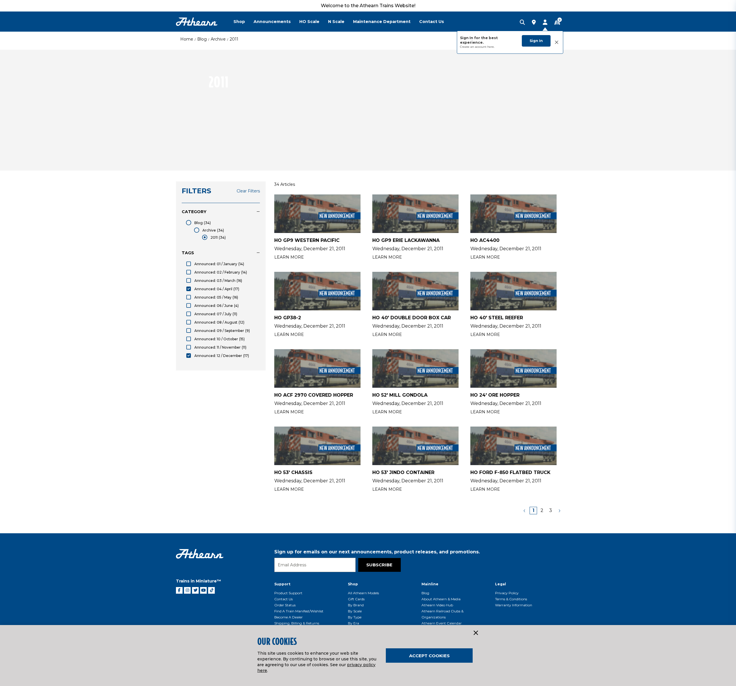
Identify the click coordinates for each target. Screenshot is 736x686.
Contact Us (283, 599)
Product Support (288, 593)
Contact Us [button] (431, 21)
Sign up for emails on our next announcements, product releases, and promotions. (377, 552)
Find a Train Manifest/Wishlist (298, 611)
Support (282, 584)
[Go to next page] (559, 510)
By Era (353, 623)
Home (186, 39)
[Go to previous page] (524, 510)
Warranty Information (513, 605)
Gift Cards (356, 599)
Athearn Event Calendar (441, 623)
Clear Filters (248, 191)
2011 (234, 39)
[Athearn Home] (197, 22)
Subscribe (379, 564)
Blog (202, 39)
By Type (354, 617)
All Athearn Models (363, 593)
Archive (218, 39)
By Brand (356, 605)
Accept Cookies (429, 655)
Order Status (285, 605)
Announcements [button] (272, 21)
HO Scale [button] (309, 21)
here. (490, 47)
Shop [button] (239, 21)
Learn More (289, 257)
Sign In (536, 41)
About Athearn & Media (441, 599)
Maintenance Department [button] (382, 21)
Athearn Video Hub (437, 605)
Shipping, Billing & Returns (296, 623)
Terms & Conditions (511, 599)
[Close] (475, 633)
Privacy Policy (507, 593)
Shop (353, 584)
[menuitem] (243, 21)
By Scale (355, 611)
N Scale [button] (336, 21)
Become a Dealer (288, 617)
